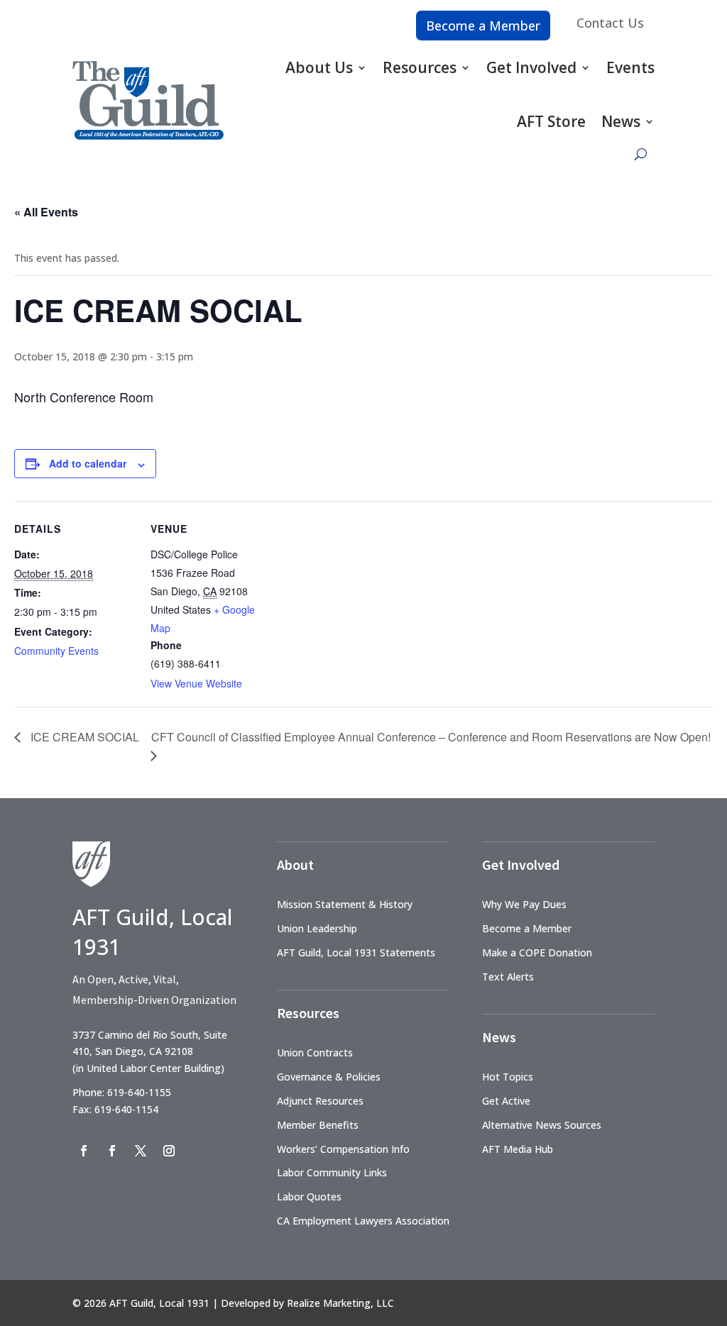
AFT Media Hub (517, 1149)
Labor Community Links (332, 1172)
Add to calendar (87, 463)
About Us (319, 67)
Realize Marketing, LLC (340, 1303)
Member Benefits (318, 1125)
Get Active (506, 1100)
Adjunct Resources (320, 1100)
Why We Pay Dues (524, 904)
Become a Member (483, 25)
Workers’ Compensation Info (343, 1149)
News (620, 121)
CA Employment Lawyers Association (363, 1220)
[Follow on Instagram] (169, 1150)
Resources (420, 67)
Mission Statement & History (344, 904)
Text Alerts (508, 976)
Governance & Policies (329, 1076)
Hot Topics (507, 1076)
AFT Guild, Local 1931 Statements (356, 952)
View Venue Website (196, 683)
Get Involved (531, 67)
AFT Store (551, 121)
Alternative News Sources (541, 1125)
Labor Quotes (309, 1196)
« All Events (46, 212)
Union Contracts (315, 1052)
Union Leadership (317, 928)
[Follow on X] (140, 1150)
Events (630, 67)
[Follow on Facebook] (83, 1150)
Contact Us (610, 22)
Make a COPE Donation (537, 952)
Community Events (56, 650)
